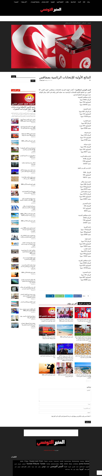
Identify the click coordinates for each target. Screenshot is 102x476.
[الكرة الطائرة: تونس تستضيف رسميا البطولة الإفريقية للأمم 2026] (15, 311)
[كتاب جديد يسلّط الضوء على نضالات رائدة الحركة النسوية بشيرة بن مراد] (15, 289)
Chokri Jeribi (56, 461)
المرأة (65, 466)
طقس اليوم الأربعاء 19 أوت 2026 (28, 220)
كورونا (81, 469)
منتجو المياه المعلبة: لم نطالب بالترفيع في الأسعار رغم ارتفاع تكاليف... (28, 208)
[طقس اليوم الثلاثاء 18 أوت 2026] (15, 274)
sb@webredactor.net (49, 450)
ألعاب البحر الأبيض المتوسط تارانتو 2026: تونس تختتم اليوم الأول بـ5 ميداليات (84, 321)
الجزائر (15, 464)
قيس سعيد (87, 469)
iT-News (26, 461)
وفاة (71, 469)
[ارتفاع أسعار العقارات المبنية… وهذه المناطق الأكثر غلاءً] (15, 318)
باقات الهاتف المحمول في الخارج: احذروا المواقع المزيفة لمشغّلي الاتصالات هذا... (28, 281)
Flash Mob (51, 461)
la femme (75, 464)
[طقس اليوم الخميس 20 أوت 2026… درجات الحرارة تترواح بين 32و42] (15, 215)
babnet (87, 461)
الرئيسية (16, 2)
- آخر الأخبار (84, 23)
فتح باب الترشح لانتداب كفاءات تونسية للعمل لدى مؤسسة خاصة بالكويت (28, 244)
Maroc (70, 464)
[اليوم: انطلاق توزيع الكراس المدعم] (15, 303)
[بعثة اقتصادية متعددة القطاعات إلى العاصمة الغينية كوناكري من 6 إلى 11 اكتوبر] (15, 237)
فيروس (18, 466)
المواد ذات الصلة (84, 304)
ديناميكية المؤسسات (35, 2)
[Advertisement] (81, 85)
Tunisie (42, 463)
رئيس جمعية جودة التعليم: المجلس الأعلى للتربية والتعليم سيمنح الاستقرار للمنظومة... (27, 296)
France (46, 461)
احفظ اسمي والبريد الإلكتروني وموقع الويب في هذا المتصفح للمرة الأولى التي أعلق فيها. (70, 416)
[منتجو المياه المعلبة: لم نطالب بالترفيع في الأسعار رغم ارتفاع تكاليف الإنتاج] (15, 208)
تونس (44, 466)
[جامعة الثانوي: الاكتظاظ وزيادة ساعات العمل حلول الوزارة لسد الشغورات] (47, 312)
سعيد (36, 466)
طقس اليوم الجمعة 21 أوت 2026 (48, 374)
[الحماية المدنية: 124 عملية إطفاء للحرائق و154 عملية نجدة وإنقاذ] (47, 330)
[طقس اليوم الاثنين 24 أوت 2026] (65, 330)
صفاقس (29, 466)
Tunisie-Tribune (33, 463)
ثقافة (84, 2)
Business (82, 461)
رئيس (39, 466)
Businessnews (75, 461)
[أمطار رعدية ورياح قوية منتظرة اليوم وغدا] (47, 349)
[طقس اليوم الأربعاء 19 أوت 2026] (15, 222)
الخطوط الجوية (60, 2)
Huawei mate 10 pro (36, 461)
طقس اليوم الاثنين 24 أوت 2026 (66, 336)
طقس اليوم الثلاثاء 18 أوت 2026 (28, 272)
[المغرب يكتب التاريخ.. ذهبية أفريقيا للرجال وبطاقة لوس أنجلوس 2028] (65, 312)
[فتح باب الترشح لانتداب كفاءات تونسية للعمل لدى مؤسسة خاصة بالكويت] (15, 244)
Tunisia (48, 464)
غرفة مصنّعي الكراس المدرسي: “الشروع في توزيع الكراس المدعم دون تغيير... (28, 266)
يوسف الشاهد (67, 469)
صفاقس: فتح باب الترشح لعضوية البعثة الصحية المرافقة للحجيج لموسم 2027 (28, 252)
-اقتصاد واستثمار (45, 2)
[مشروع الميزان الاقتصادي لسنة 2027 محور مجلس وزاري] (65, 368)
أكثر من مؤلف (72, 304)
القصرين (73, 466)
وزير (74, 469)
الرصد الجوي (82, 466)
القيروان (69, 466)
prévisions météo (55, 464)
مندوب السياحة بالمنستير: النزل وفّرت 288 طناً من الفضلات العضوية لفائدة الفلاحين (83, 376)
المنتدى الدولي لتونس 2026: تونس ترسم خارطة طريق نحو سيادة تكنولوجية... (28, 229)
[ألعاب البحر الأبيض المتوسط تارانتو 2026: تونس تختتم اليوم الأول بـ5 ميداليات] (83, 312)
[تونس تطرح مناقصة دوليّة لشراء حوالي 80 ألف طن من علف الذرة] (83, 349)
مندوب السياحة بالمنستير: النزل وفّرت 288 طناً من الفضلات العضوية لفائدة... (27, 200)
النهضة (48, 466)
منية (33, 111)
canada (61, 461)
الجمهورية (87, 466)
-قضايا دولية (73, 2)
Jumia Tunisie (84, 463)
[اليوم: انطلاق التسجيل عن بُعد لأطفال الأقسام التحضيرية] (15, 259)
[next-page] (87, 381)
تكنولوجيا (53, 2)
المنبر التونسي (42, 80)
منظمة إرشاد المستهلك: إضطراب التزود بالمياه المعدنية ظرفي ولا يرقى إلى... (28, 325)
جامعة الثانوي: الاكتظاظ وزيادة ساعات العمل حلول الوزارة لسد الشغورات (23, 108)
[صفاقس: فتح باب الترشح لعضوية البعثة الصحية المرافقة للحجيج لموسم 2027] (15, 251)
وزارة (77, 469)
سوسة (33, 466)
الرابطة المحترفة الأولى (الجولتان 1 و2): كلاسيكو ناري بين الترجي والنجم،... (27, 149)
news (61, 464)
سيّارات (67, 2)
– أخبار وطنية (24, 2)
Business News (67, 461)
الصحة (79, 2)
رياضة (88, 2)
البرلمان (19, 464)
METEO (66, 464)
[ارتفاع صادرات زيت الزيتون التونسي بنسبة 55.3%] (15, 157)
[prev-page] (89, 381)
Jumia (21, 461)
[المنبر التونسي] (51, 10)
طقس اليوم (23, 466)
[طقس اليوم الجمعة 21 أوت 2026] (47, 368)
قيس (15, 466)
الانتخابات (23, 464)
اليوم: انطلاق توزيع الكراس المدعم (28, 301)
